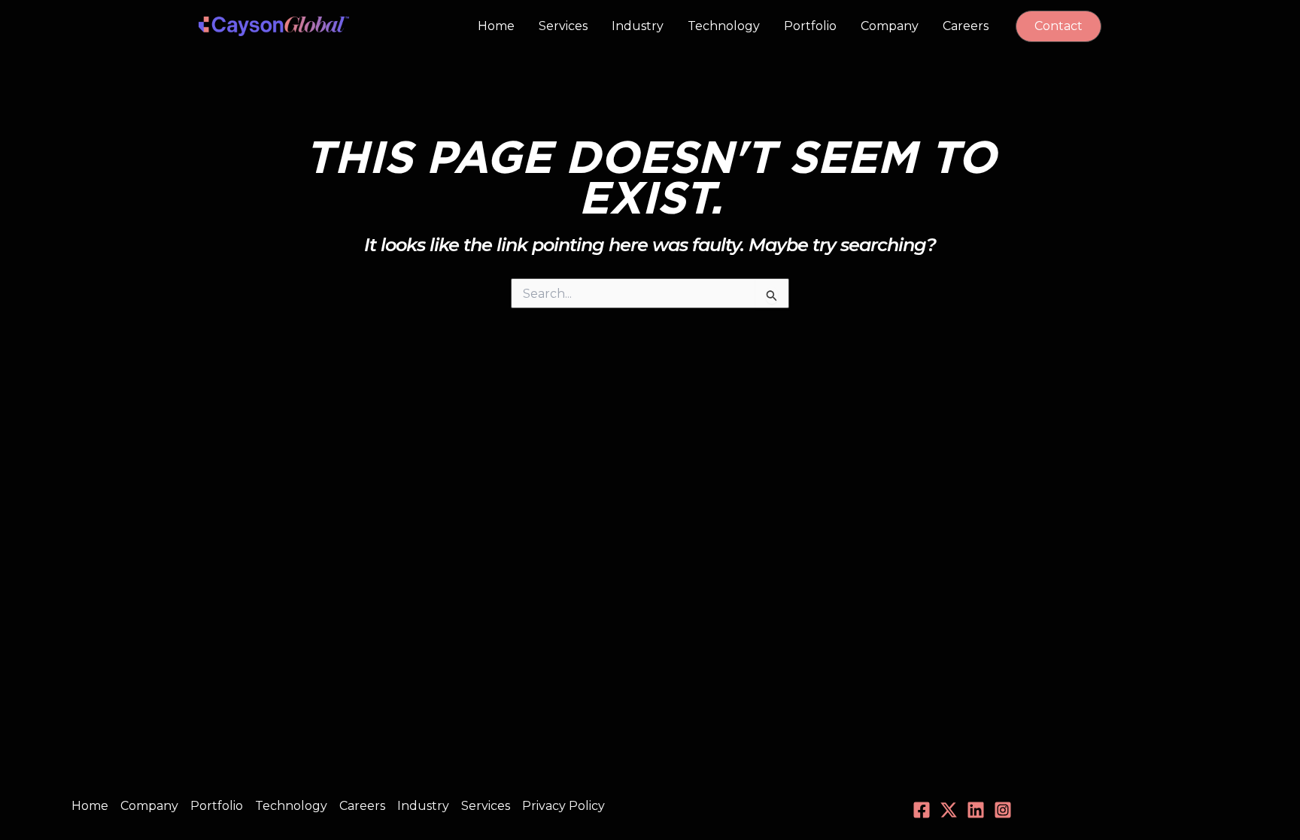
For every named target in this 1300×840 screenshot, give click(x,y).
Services (563, 26)
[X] (949, 810)
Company (890, 26)
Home (496, 26)
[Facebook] (922, 810)
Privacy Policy (563, 806)
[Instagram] (1003, 810)
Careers (966, 26)
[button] (1058, 26)
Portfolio (810, 26)
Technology (724, 26)
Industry (638, 26)
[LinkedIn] (976, 810)
